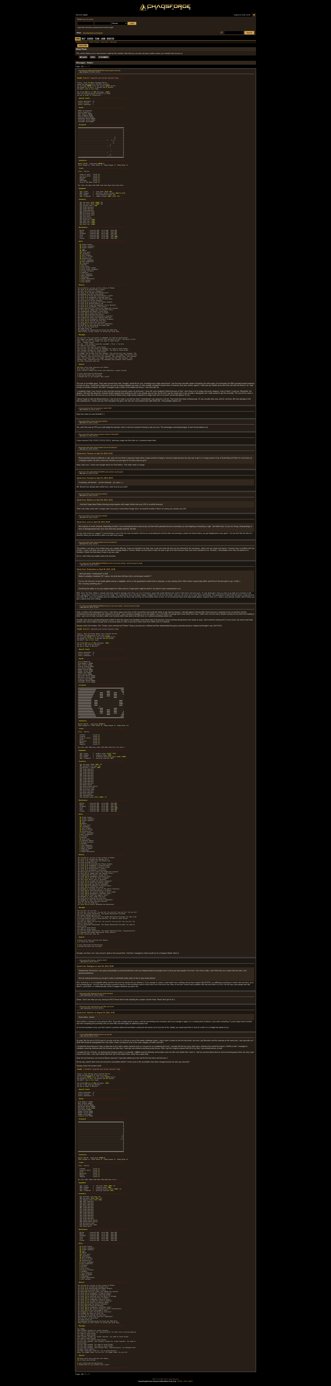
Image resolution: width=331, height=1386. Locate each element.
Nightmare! (82, 472)
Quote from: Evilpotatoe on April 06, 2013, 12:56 (96, 569)
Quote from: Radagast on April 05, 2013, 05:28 (95, 966)
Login (103, 39)
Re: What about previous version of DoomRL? (103, 434)
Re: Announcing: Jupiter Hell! (101, 408)
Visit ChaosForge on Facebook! (93, 33)
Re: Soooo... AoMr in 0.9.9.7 (97, 960)
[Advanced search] (221, 33)
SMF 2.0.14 (155, 1379)
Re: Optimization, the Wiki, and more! (101, 1006)
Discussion (82, 421)
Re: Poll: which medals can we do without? (102, 447)
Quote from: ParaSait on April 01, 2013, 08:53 (95, 478)
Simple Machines (174, 1379)
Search (90, 39)
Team (97, 39)
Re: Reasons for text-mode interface (100, 993)
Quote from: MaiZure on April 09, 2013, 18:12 (95, 500)
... (87, 66)
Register (110, 39)
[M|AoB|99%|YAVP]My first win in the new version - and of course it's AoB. (114, 606)
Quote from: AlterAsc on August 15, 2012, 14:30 (96, 1013)
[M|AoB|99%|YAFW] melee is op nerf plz (98, 1034)
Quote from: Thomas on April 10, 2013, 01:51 (95, 453)
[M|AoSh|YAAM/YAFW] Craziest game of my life (104, 70)
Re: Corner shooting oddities (97, 421)
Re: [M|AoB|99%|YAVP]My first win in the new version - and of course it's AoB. (115, 563)
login (84, 19)
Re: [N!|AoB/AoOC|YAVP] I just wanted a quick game (105, 472)
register (90, 19)
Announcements (84, 408)
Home (78, 39)
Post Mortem (83, 70)
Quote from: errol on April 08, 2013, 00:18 (93, 522)
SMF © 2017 (164, 1379)
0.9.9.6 (82, 1034)
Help (83, 39)
